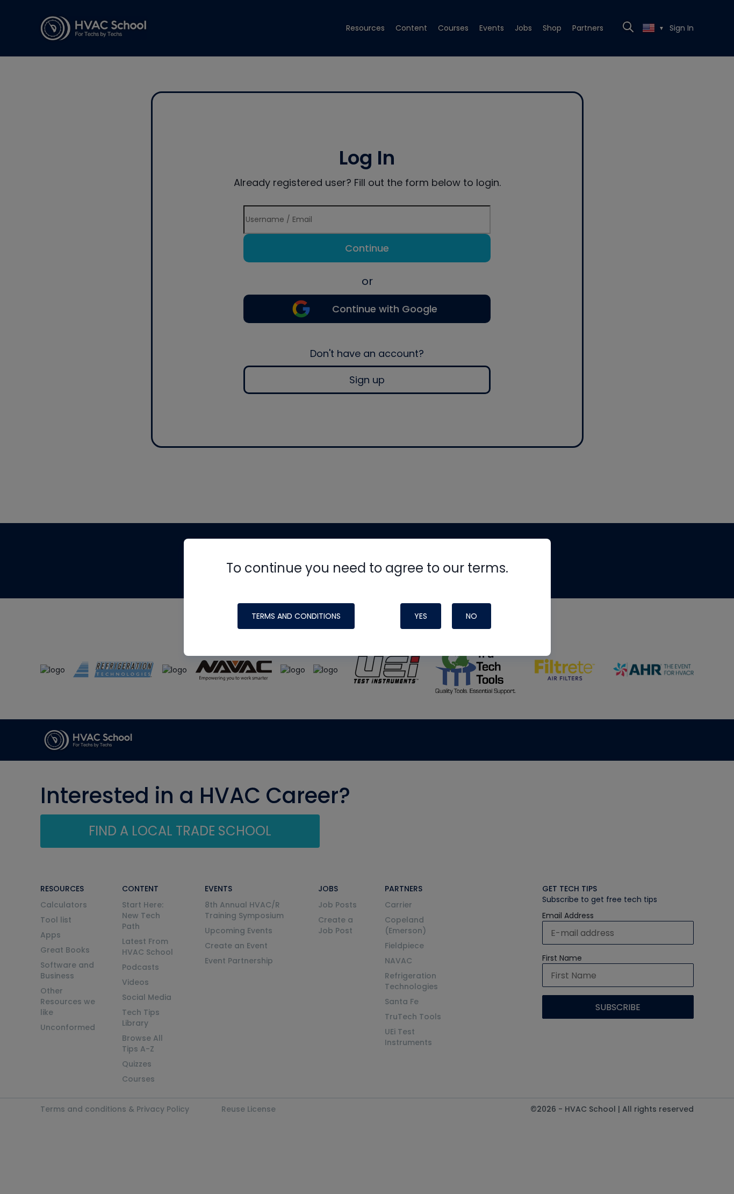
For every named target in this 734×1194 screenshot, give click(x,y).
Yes (420, 616)
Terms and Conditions (296, 616)
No (471, 616)
